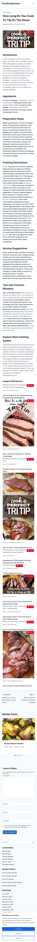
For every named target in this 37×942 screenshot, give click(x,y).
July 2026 (5, 894)
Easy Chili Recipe (8, 879)
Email (6, 812)
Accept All (18, 929)
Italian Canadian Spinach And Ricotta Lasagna (28, 698)
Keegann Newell (8, 24)
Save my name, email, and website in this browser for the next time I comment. (17, 826)
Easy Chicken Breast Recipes (12, 882)
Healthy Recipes (7, 859)
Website (6, 821)
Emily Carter (9, 746)
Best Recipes (7, 12)
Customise (18, 933)
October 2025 (7, 907)
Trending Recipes (8, 864)
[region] (18, 927)
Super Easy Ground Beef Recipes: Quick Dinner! (9, 698)
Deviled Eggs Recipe (9, 885)
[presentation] (18, 729)
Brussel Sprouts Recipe (13, 743)
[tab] (16, 755)
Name (6, 804)
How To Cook (6, 862)
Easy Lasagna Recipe (9, 876)
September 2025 (8, 910)
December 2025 (7, 902)
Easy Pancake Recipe (9, 873)
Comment (7, 776)
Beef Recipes (6, 851)
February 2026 (7, 896)
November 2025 (7, 904)
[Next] (32, 736)
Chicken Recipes (7, 856)
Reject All (18, 938)
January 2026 (7, 899)
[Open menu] (33, 3)
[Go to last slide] (4, 736)
